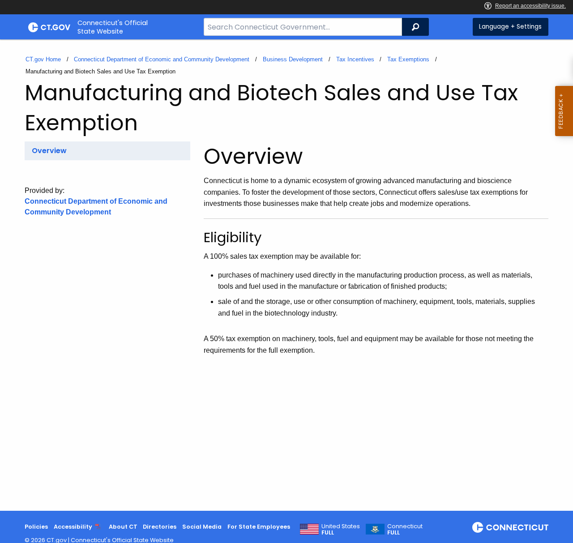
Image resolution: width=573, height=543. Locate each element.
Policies (36, 526)
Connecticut (405, 529)
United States (340, 529)
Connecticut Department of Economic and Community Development (161, 59)
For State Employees (258, 526)
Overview (49, 150)
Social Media (202, 526)
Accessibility (73, 526)
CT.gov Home (43, 59)
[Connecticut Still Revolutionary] (510, 527)
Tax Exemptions (408, 59)
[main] (286, 275)
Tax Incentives (355, 59)
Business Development (293, 59)
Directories (159, 526)
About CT (123, 526)
